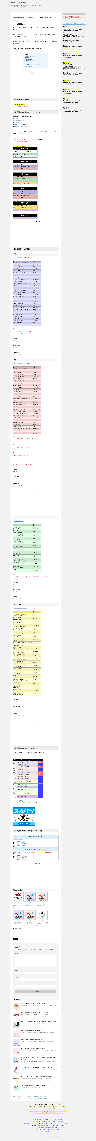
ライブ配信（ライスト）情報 (32, 64)
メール (17, 977)
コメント (17, 953)
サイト (16, 984)
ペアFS (18, 843)
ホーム (12, 10)
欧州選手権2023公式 (19, 120)
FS (16, 340)
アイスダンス (29, 63)
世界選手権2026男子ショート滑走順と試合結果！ (18, 923)
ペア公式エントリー (18, 521)
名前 (16, 970)
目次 (17, 10)
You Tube (33, 836)
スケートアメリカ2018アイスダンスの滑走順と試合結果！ (36, 1076)
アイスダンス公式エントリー (20, 608)
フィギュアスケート (19, 928)
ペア (27, 61)
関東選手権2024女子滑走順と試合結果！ (32, 1030)
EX (23, 846)
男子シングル (29, 59)
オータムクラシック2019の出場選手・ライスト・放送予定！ (37, 1067)
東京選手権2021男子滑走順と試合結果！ (32, 1039)
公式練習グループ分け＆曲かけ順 (22, 126)
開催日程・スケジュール (31, 56)
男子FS (18, 845)
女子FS (23, 845)
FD (16, 701)
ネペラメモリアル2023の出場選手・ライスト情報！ (18, 905)
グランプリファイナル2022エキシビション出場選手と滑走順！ (33, 1098)
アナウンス (16, 122)
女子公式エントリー (18, 363)
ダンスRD (24, 843)
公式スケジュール (18, 124)
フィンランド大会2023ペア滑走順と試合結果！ (33, 1085)
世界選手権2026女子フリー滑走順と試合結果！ (42, 904)
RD (13, 701)
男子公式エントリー (18, 257)
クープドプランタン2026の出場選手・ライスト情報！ (42, 924)
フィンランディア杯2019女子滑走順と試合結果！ (34, 1003)
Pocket (25, 24)
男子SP (18, 842)
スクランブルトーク (18, 3)
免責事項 (48, 1131)
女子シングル (29, 60)
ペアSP (18, 841)
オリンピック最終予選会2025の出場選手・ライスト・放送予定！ (38, 1021)
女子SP (23, 842)
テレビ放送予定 (28, 66)
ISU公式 (16, 118)
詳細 (41, 802)
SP (13, 340)
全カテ (24, 354)
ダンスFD (19, 846)
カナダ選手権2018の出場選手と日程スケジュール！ (35, 1012)
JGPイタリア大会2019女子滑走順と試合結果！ (33, 1048)
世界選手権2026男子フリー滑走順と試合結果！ (30, 904)
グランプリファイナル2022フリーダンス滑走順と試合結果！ (32, 1096)
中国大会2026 (72, 40)
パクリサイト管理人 (39, 1113)
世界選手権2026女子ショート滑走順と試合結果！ (30, 923)
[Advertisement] (35, 84)
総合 (20, 354)
